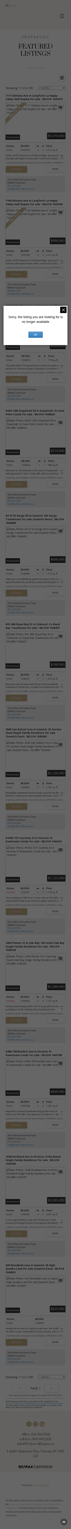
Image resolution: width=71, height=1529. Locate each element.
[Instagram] (35, 1424)
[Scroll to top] (63, 1521)
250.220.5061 (14, 185)
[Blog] (42, 1424)
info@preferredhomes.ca (20, 188)
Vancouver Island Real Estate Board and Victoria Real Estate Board (34, 1403)
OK (35, 334)
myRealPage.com (41, 1485)
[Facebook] (28, 1424)
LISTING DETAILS (16, 169)
